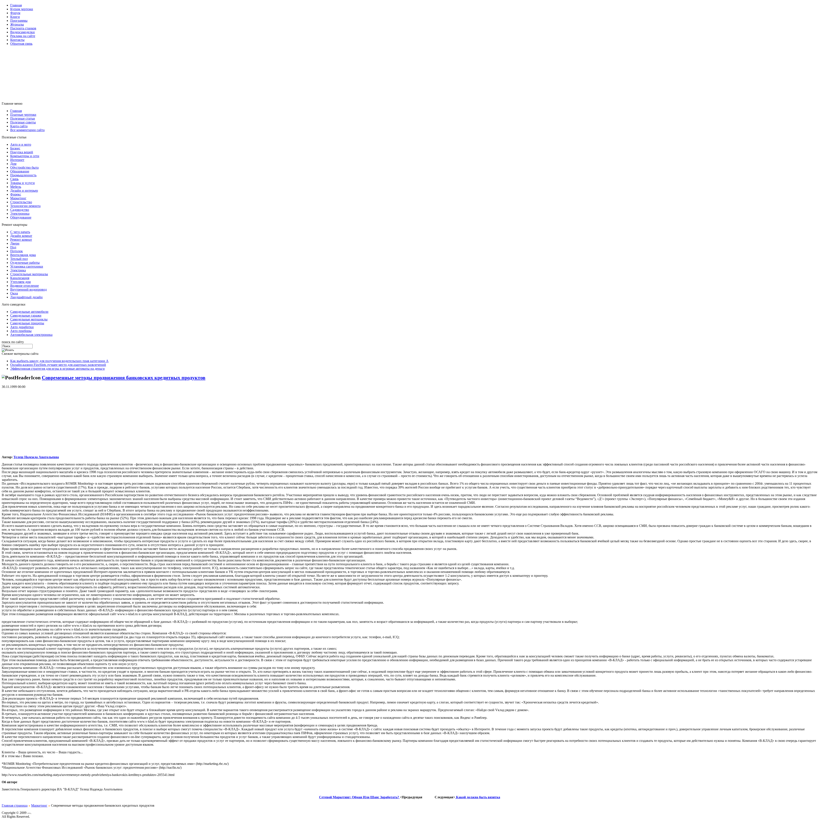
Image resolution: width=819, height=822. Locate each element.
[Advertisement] (105, 58)
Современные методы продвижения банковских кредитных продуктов (123, 377)
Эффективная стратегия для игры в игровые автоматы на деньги (57, 368)
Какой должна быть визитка (477, 797)
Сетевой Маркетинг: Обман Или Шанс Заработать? (359, 797)
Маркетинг (39, 805)
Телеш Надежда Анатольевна (36, 457)
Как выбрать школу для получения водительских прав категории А (59, 361)
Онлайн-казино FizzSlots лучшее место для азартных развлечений (58, 365)
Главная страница (15, 805)
